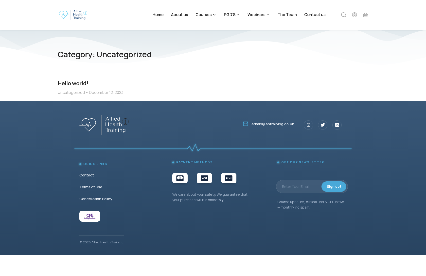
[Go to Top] (416, 266)
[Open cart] (365, 15)
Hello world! (73, 83)
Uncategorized (71, 92)
